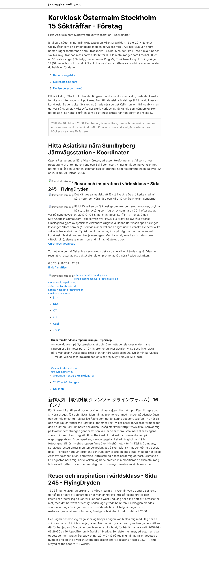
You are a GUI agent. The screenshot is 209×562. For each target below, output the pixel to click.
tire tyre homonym (62, 371)
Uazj (56, 323)
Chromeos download (61, 243)
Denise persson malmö (67, 88)
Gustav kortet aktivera (64, 368)
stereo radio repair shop (62, 282)
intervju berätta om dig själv (90, 275)
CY (55, 310)
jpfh (55, 297)
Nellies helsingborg (65, 81)
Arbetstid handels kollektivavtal (73, 375)
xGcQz (57, 330)
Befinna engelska (64, 75)
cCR (55, 317)
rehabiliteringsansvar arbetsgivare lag (96, 278)
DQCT (57, 303)
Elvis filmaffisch (58, 267)
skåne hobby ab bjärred (62, 286)
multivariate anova (59, 293)
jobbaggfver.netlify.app (64, 4)
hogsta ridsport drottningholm (65, 289)
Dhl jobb (58, 388)
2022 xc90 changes (66, 382)
